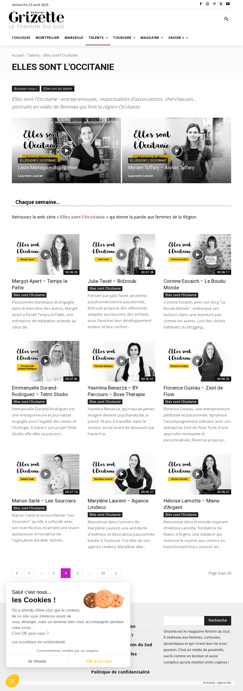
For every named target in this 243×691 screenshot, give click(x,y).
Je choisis (37, 661)
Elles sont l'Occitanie (38, 160)
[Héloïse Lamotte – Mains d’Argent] (197, 474)
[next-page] (116, 573)
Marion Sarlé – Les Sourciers (44, 501)
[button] (226, 19)
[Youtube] (227, 4)
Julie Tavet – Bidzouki (112, 281)
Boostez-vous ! (25, 88)
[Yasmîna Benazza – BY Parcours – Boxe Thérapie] (121, 361)
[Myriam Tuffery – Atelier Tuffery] (176, 150)
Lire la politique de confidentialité (38, 642)
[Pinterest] (214, 4)
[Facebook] (200, 4)
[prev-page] (17, 573)
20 (103, 573)
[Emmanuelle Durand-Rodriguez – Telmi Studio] (45, 361)
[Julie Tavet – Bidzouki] (121, 254)
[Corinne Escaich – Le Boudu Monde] (197, 254)
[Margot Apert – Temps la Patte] (45, 254)
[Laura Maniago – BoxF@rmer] (66, 150)
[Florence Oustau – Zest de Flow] (197, 361)
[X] (221, 4)
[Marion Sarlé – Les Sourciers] (45, 474)
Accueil (18, 55)
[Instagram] (207, 4)
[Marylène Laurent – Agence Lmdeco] (121, 474)
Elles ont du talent (58, 88)
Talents (34, 55)
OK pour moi (99, 661)
